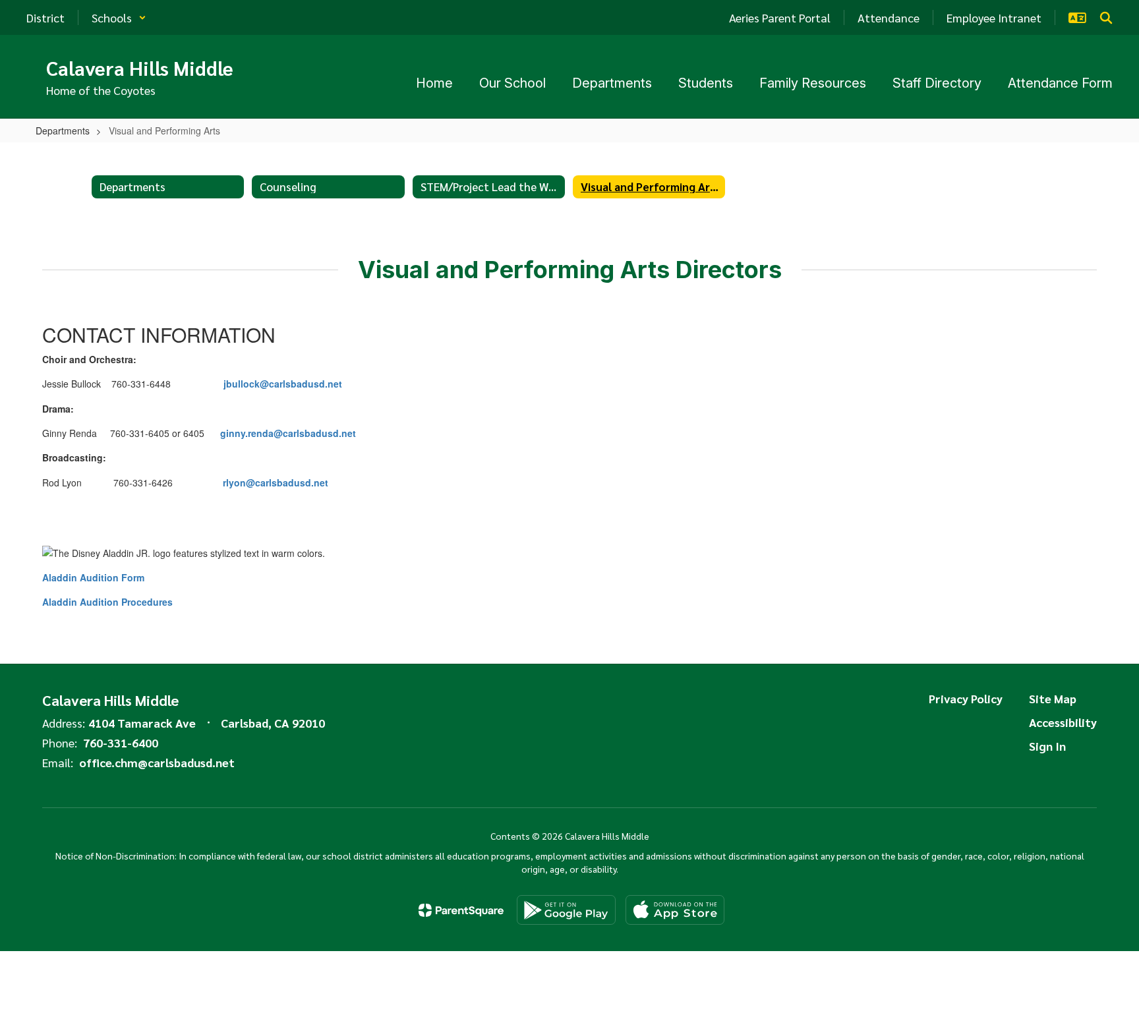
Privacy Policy (966, 698)
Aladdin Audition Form (93, 577)
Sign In (1047, 745)
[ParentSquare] (461, 910)
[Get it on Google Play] (566, 910)
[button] (119, 17)
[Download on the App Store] (675, 910)
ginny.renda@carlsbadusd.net (288, 433)
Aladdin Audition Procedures (107, 601)
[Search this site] (1106, 17)
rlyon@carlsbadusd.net (275, 482)
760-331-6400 (120, 742)
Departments (63, 130)
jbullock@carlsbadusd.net (282, 383)
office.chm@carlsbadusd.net (157, 762)
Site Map (1052, 698)
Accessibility (1063, 722)
